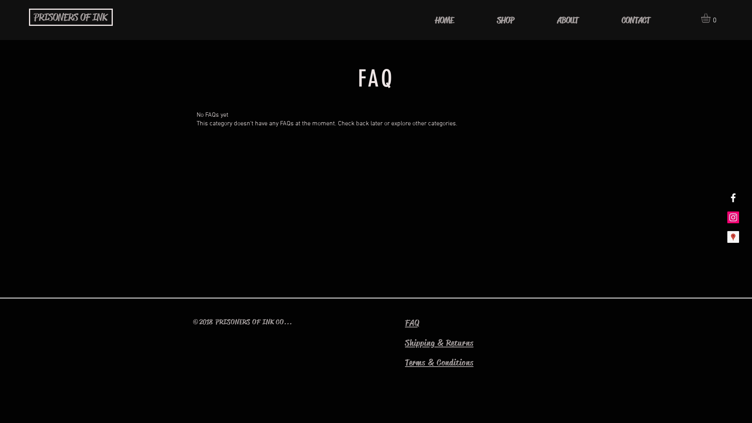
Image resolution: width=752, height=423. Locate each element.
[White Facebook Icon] (733, 198)
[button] (711, 18)
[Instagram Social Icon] (733, 217)
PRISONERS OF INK (70, 17)
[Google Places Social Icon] (733, 237)
